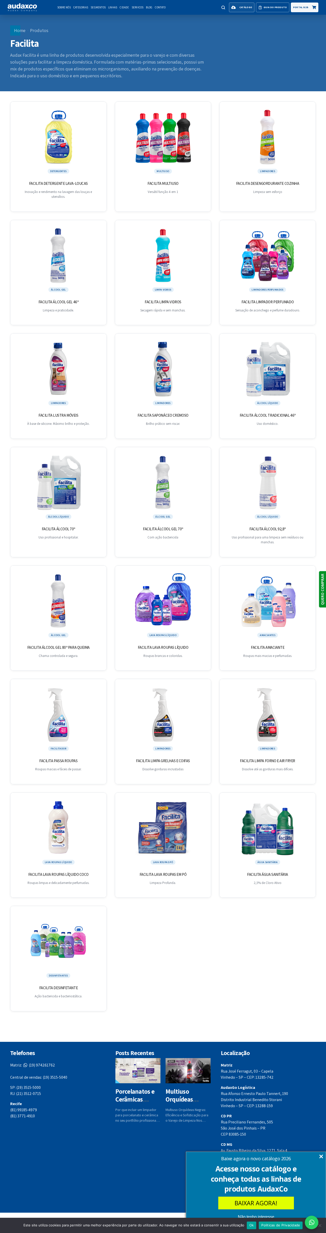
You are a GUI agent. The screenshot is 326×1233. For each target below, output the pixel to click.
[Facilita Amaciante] (267, 601)
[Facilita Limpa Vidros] (163, 256)
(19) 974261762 (32, 1065)
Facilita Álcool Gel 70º (163, 529)
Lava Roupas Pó (163, 862)
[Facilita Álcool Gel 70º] (163, 483)
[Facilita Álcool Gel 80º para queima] (58, 601)
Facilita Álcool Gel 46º (58, 301)
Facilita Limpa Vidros (163, 301)
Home (19, 30)
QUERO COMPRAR (322, 589)
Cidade (124, 7)
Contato (160, 7)
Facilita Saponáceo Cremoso (163, 415)
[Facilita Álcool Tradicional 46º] (267, 369)
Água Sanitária (267, 862)
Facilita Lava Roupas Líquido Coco (58, 874)
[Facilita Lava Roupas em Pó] (163, 828)
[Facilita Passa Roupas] (58, 715)
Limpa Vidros (163, 289)
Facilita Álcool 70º (58, 529)
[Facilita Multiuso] (163, 137)
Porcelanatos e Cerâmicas (134, 1095)
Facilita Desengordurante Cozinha (267, 183)
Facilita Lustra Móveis (58, 415)
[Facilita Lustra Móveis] (58, 369)
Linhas (112, 7)
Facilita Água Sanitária (267, 874)
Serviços (138, 7)
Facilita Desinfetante (58, 987)
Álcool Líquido (267, 403)
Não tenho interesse (256, 1217)
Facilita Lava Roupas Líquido (163, 647)
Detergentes (58, 171)
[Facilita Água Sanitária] (267, 828)
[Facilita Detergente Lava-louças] (58, 137)
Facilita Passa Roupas (58, 760)
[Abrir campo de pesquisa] (223, 7)
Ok (251, 1225)
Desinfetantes (58, 975)
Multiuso (163, 171)
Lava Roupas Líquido (163, 635)
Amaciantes (267, 635)
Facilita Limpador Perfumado (267, 301)
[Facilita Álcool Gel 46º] (58, 256)
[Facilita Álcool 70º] (58, 483)
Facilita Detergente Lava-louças (58, 183)
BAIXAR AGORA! (256, 1203)
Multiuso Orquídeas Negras (179, 1099)
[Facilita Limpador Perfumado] (267, 256)
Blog (149, 7)
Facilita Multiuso (162, 183)
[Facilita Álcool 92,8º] (267, 483)
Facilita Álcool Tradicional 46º (268, 415)
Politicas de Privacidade (280, 1225)
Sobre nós (64, 7)
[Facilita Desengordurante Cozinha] (267, 137)
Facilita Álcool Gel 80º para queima (58, 647)
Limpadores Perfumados (267, 289)
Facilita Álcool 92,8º (267, 529)
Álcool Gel (58, 289)
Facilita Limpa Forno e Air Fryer (267, 760)
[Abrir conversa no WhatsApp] (311, 1222)
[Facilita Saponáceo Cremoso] (163, 369)
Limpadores (267, 171)
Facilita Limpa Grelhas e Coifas (163, 760)
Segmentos (98, 7)
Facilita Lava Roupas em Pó (163, 874)
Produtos (39, 30)
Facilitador (58, 748)
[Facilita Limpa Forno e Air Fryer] (267, 715)
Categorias (80, 7)
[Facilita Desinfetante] (58, 942)
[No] (319, 1225)
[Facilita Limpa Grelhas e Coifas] (163, 715)
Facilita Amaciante (267, 647)
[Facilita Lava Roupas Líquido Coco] (58, 828)
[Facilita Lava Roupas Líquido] (163, 601)
